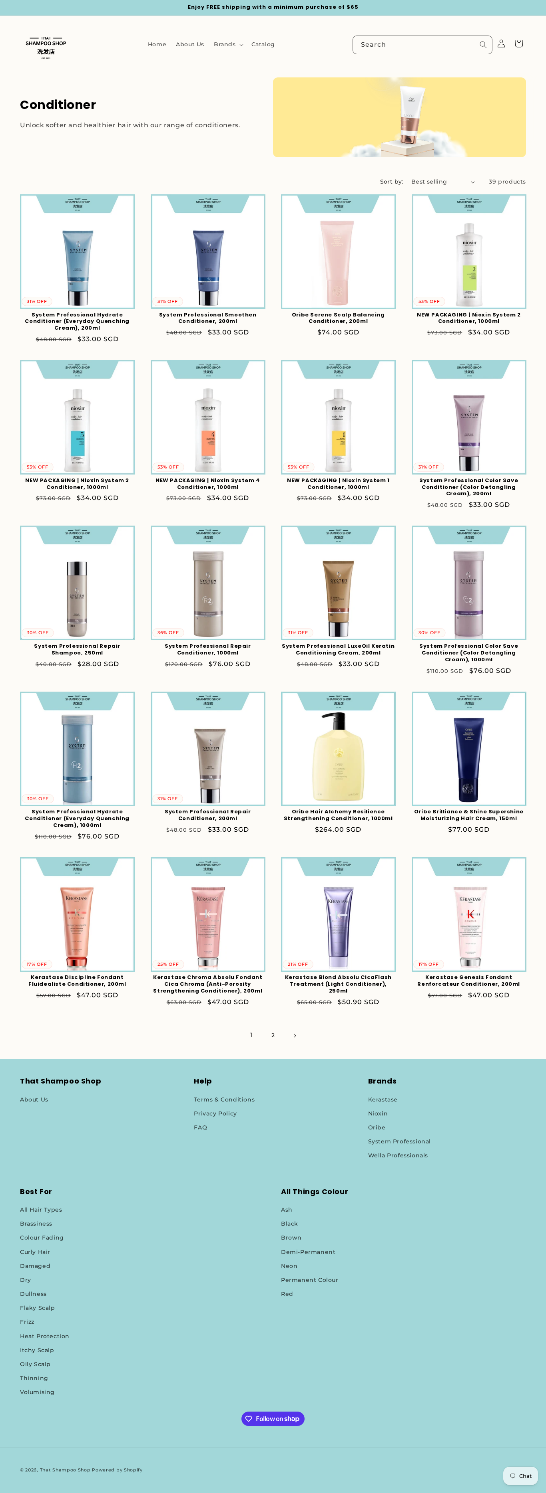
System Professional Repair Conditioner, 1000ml (208, 650)
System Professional (399, 1141)
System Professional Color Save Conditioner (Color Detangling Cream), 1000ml (468, 653)
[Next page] (294, 1035)
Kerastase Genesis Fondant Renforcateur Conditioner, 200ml (468, 981)
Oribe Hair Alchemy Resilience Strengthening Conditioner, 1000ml (338, 815)
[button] (228, 44)
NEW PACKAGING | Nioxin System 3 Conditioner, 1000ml (77, 484)
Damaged (35, 1266)
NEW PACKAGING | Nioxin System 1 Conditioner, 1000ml (338, 484)
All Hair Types (41, 1209)
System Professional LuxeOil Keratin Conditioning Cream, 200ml (338, 650)
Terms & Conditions (224, 1099)
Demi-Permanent (308, 1252)
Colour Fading (42, 1237)
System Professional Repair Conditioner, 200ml (208, 815)
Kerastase (383, 1099)
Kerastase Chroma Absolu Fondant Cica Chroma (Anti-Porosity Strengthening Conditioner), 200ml (208, 984)
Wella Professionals (398, 1155)
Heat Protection (45, 1336)
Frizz (27, 1321)
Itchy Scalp (37, 1350)
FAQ (200, 1127)
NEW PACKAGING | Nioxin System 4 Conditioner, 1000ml (207, 484)
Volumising (37, 1392)
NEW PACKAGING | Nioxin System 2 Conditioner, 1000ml (469, 318)
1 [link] (251, 1035)
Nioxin (378, 1113)
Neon (289, 1266)
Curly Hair (35, 1252)
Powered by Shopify (117, 1470)
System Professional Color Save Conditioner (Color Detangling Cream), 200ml (468, 487)
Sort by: (391, 181)
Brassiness (36, 1223)
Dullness (33, 1293)
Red (287, 1293)
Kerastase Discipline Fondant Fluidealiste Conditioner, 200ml (77, 981)
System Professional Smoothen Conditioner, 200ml (208, 318)
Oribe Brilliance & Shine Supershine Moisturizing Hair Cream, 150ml (469, 815)
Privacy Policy (215, 1113)
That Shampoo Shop (65, 1470)
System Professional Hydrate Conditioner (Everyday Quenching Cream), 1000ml (77, 819)
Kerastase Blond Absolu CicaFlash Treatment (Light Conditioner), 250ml (338, 984)
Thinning (34, 1378)
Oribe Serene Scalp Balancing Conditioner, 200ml (338, 318)
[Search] (483, 44)
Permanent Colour (310, 1279)
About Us (34, 1099)
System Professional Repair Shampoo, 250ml (77, 650)
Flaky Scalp (37, 1307)
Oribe (377, 1127)
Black (289, 1223)
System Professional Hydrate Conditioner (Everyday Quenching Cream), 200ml (77, 322)
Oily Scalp (35, 1364)
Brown (291, 1237)
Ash (287, 1209)
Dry (25, 1279)
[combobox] (422, 45)
